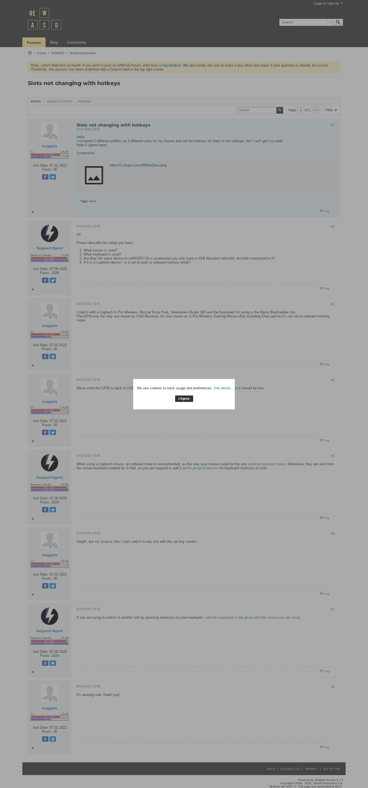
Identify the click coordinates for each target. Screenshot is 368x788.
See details (222, 388)
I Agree (184, 399)
